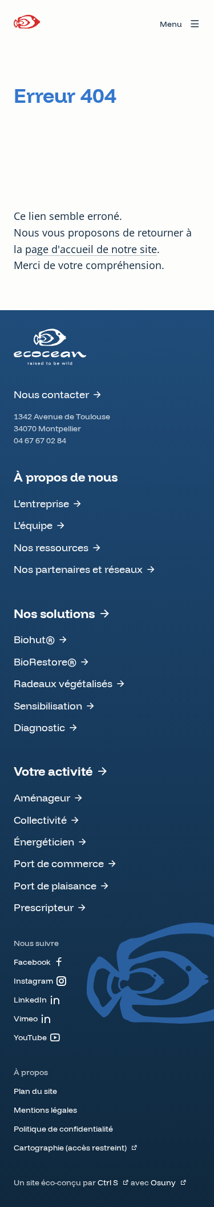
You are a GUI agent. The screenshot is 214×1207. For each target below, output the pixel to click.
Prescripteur (44, 907)
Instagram (33, 981)
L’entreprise (41, 503)
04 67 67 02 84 (40, 440)
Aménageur (42, 797)
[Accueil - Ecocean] (27, 24)
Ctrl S (108, 1182)
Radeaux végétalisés (63, 683)
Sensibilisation (48, 705)
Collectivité (40, 820)
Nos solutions (54, 613)
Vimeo (26, 1018)
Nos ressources (51, 547)
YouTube (30, 1037)
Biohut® (34, 639)
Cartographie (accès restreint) (70, 1147)
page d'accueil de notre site (91, 249)
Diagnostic (39, 727)
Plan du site (35, 1091)
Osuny (163, 1182)
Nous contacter (51, 394)
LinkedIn (30, 1000)
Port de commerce (59, 863)
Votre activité (53, 771)
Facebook (32, 962)
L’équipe (33, 525)
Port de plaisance (55, 885)
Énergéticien (44, 841)
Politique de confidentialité (63, 1129)
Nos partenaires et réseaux (78, 569)
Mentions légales (45, 1110)
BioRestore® (45, 661)
